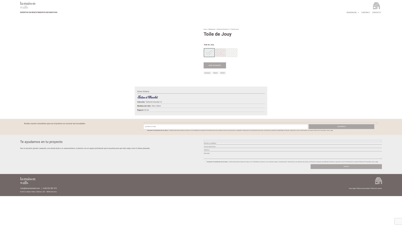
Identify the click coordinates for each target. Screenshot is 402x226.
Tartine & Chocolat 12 (223, 29)
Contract (365, 12)
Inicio (205, 29)
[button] (136, 26)
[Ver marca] (147, 97)
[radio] (209, 52)
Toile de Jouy (209, 45)
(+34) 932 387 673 (50, 188)
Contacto (376, 12)
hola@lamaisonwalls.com (30, 188)
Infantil (215, 73)
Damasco (207, 73)
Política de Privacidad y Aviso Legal (323, 130)
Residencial (352, 12)
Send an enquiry (215, 65)
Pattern (222, 73)
